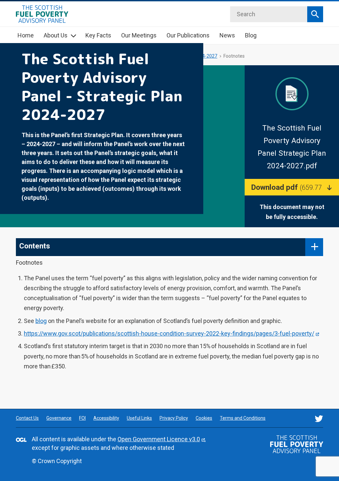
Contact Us (27, 418)
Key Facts (98, 35)
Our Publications (188, 35)
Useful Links (139, 418)
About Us (56, 35)
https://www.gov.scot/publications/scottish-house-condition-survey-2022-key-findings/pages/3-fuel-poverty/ (169, 333)
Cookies (204, 418)
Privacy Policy (174, 418)
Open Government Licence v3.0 (159, 439)
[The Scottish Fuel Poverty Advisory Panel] (296, 444)
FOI (82, 418)
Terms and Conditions (243, 418)
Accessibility (106, 418)
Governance (59, 418)
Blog (251, 35)
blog (41, 320)
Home (26, 35)
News (227, 35)
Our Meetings (139, 35)
